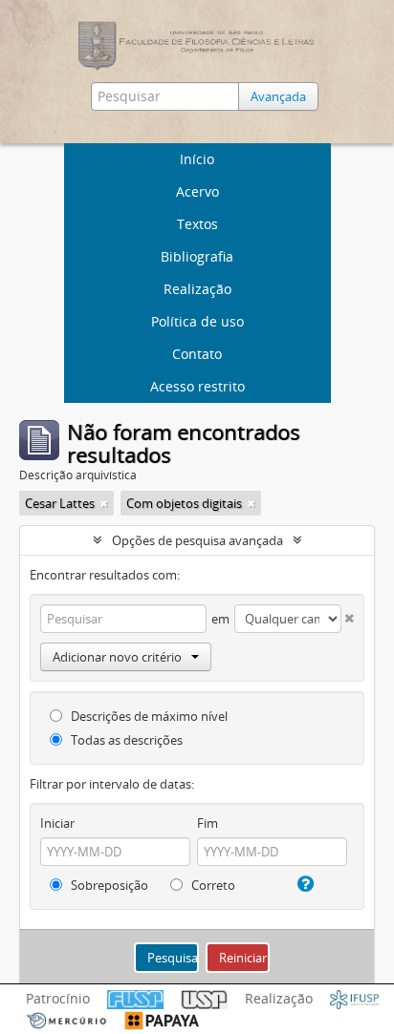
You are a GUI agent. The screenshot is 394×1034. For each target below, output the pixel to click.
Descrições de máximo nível (148, 716)
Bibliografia (197, 256)
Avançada (278, 96)
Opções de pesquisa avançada (197, 540)
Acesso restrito (197, 386)
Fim (207, 823)
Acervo (197, 191)
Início (197, 159)
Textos (197, 224)
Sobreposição (108, 885)
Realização (197, 289)
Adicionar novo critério (117, 656)
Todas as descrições (125, 740)
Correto (211, 885)
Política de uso (197, 321)
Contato (197, 354)
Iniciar (57, 823)
